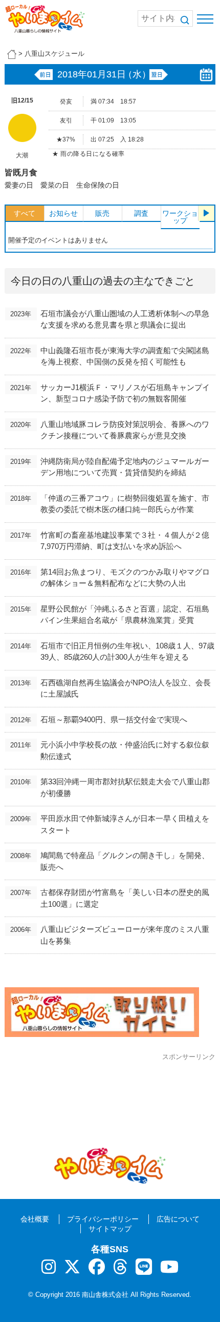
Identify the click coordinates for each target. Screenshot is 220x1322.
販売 (102, 213)
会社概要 (34, 1219)
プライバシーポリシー (103, 1219)
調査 (141, 213)
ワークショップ (180, 217)
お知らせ (63, 213)
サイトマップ (110, 1229)
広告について (178, 1219)
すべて (24, 213)
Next (206, 213)
